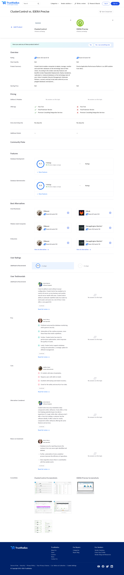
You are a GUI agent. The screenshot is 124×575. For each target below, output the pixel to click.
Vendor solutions (66, 3)
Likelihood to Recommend (18, 265)
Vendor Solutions (99, 550)
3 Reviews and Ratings (39, 31)
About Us (53, 550)
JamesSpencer (46, 283)
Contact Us (54, 559)
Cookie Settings (71, 565)
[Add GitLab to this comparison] (110, 213)
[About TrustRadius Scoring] (35, 58)
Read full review (43, 309)
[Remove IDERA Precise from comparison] (113, 20)
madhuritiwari (46, 367)
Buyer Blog (76, 552)
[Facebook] (103, 566)
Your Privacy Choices (43, 565)
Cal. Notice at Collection (58, 565)
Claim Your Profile (100, 552)
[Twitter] (107, 566)
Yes (91, 45)
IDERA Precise (82, 29)
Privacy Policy (31, 565)
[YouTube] (98, 566)
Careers (53, 554)
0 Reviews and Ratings (82, 31)
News (52, 557)
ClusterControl (40, 29)
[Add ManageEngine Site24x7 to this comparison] (110, 228)
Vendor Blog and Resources (103, 554)
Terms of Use (14, 565)
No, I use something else (102, 45)
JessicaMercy (46, 319)
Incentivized (41, 305)
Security (22, 565)
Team (52, 552)
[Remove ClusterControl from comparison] (70, 20)
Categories (54, 3)
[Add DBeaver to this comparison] (68, 213)
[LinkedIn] (111, 566)
